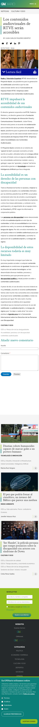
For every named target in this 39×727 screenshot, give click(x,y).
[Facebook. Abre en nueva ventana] (7, 43)
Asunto (3, 346)
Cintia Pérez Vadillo (7, 574)
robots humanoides (7, 464)
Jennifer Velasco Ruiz (8, 516)
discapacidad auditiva (9, 279)
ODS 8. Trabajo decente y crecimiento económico (18, 564)
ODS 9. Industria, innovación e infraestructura (16, 461)
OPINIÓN (19, 676)
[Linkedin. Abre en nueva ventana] (15, 43)
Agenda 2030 (13, 314)
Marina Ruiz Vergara (8, 468)
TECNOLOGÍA (19, 659)
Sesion (6, 709)
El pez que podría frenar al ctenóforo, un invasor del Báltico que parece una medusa (20, 497)
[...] (19, 632)
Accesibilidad (5, 332)
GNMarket (19, 636)
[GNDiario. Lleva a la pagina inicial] (8, 4)
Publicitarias (8, 705)
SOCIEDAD (19, 672)
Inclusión (24, 570)
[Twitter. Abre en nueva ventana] (11, 43)
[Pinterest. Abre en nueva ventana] (19, 43)
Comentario (5, 353)
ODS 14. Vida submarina (9, 509)
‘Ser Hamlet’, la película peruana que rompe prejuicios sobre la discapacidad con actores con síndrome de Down (20, 547)
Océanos (4, 512)
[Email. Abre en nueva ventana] (3, 43)
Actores (17, 570)
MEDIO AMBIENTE (7, 504)
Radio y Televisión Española (11, 78)
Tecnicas (7, 698)
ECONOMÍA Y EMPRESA (19, 655)
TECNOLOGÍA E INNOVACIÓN (11, 456)
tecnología (22, 166)
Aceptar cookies (29, 721)
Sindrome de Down (7, 570)
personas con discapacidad (13, 217)
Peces (20, 509)
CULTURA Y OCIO (18, 11)
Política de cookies (29, 694)
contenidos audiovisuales (9, 336)
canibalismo (27, 509)
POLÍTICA (19, 651)
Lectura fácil (13, 72)
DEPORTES (19, 668)
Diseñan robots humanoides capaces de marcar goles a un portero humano (19, 449)
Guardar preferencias (12, 714)
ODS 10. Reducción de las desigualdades (15, 329)
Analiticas (7, 702)
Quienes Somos (19, 628)
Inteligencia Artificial (21, 464)
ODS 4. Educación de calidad (11, 560)
